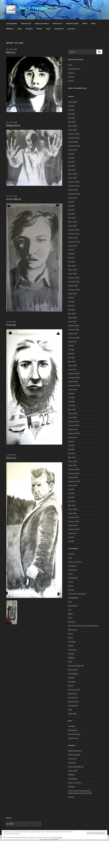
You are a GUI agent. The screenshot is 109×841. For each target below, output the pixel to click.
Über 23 (70, 686)
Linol (69, 610)
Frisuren (70, 582)
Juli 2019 (71, 441)
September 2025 (74, 146)
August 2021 (72, 341)
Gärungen (71, 590)
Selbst (48, 29)
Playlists (71, 646)
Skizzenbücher (73, 670)
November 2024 (73, 186)
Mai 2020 (71, 401)
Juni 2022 (71, 302)
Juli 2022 (71, 298)
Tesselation (72, 682)
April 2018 (71, 501)
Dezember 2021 (73, 325)
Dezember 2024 (73, 182)
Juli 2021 (71, 345)
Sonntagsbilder (11, 23)
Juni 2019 (71, 445)
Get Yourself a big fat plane (77, 594)
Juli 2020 (71, 393)
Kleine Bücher (73, 606)
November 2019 (73, 425)
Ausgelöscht (72, 566)
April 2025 (71, 166)
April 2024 (71, 214)
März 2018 (71, 505)
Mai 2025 (71, 162)
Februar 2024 (72, 222)
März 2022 (71, 313)
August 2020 (72, 389)
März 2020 (72, 409)
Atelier (84, 23)
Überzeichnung (73, 702)
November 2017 (73, 521)
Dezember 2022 (73, 278)
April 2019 (71, 453)
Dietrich (11, 458)
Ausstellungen (73, 779)
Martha (10, 52)
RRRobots (10, 29)
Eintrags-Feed (72, 730)
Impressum (71, 29)
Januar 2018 (72, 513)
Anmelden (71, 726)
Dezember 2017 (73, 517)
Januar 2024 (72, 226)
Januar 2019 (72, 465)
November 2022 (73, 282)
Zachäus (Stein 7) (74, 69)
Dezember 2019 (73, 421)
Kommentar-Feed (74, 734)
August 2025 (72, 150)
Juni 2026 (71, 110)
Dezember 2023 (73, 230)
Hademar (71, 73)
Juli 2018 (71, 489)
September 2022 (74, 290)
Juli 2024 (71, 202)
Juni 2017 (71, 541)
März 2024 (72, 218)
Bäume (70, 574)
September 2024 (74, 194)
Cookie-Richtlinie (57, 837)
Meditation (71, 622)
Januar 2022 (72, 321)
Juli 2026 (71, 106)
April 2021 (71, 357)
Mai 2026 (71, 114)
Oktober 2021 (72, 333)
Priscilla (11, 325)
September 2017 (74, 529)
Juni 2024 (71, 206)
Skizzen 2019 (72, 771)
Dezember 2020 (73, 373)
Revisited (71, 654)
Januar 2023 (72, 274)
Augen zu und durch (42, 23)
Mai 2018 (71, 497)
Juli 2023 (71, 250)
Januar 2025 (72, 178)
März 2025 (72, 170)
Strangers (29, 29)
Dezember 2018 (73, 469)
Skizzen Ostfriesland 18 (76, 666)
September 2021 (74, 338)
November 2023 (73, 234)
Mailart (39, 29)
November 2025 (73, 138)
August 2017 (72, 533)
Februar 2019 (72, 461)
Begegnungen (73, 578)
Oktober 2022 (73, 286)
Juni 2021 (71, 349)
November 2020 (74, 377)
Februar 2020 (72, 413)
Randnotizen (59, 29)
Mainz (93, 23)
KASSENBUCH (73, 598)
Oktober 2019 (73, 429)
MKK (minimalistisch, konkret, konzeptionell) (83, 626)
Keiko (70, 602)
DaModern (71, 787)
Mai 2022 (71, 306)
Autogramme (72, 570)
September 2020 (74, 385)
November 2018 (73, 473)
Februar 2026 (72, 126)
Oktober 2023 (73, 238)
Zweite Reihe (72, 714)
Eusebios (71, 77)
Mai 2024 (71, 210)
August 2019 (72, 437)
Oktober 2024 (73, 190)
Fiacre (70, 65)
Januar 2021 (72, 369)
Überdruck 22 (26, 23)
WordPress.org (73, 738)
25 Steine (71, 554)
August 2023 (72, 246)
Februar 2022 (72, 318)
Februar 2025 (72, 174)
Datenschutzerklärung (75, 767)
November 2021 (73, 330)
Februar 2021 (72, 365)
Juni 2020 (71, 397)
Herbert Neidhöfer (74, 755)
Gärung (70, 586)
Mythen (70, 638)
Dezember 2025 (73, 134)
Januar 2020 (72, 417)
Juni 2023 (71, 254)
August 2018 (72, 485)
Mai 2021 (71, 353)
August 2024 (72, 198)
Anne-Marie (13, 199)
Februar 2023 (72, 270)
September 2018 (74, 481)
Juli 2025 (71, 154)
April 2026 (71, 118)
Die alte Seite (72, 759)
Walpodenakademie (75, 751)
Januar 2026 (72, 130)
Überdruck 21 (57, 23)
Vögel (20, 29)
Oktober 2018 (73, 477)
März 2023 (72, 266)
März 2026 (72, 122)
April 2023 (71, 262)
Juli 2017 (71, 537)
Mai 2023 (71, 258)
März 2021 (71, 361)
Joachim (71, 81)
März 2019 (71, 457)
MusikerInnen (72, 630)
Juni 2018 (71, 493)
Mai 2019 (71, 449)
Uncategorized (73, 706)
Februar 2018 (72, 509)
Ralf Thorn (33, 8)
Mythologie (72, 642)
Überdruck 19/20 (72, 23)
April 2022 (71, 310)
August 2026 (72, 102)
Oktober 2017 (72, 525)
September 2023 (74, 242)
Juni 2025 (71, 158)
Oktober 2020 (73, 381)
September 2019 (74, 433)
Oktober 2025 (73, 142)
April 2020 (71, 405)
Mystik (70, 634)
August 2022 (72, 294)
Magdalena (13, 125)
